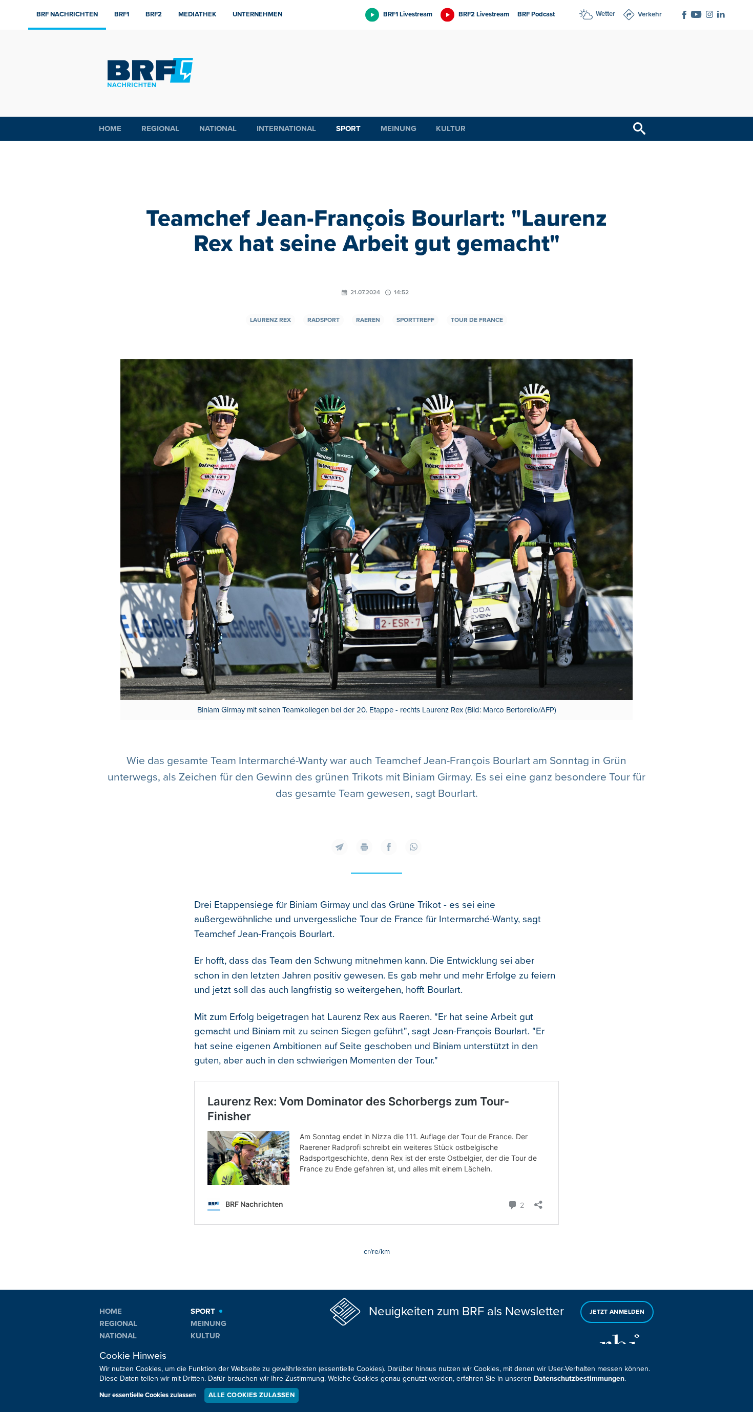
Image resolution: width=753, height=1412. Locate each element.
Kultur (451, 128)
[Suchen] (639, 129)
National (218, 128)
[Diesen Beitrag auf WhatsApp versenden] (413, 847)
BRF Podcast (536, 14)
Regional (160, 128)
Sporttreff (415, 320)
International (286, 128)
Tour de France (477, 320)
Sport (348, 128)
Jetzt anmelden (617, 1312)
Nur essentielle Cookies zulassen (147, 1395)
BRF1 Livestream (407, 14)
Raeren (368, 320)
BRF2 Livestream (483, 14)
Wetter (605, 14)
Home (110, 128)
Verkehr (650, 14)
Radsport (323, 320)
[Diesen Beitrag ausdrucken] (364, 847)
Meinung (398, 128)
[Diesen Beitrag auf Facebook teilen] (389, 847)
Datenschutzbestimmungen (579, 1378)
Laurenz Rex (270, 320)
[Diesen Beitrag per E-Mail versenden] (339, 847)
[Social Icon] (684, 15)
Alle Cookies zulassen (251, 1395)
